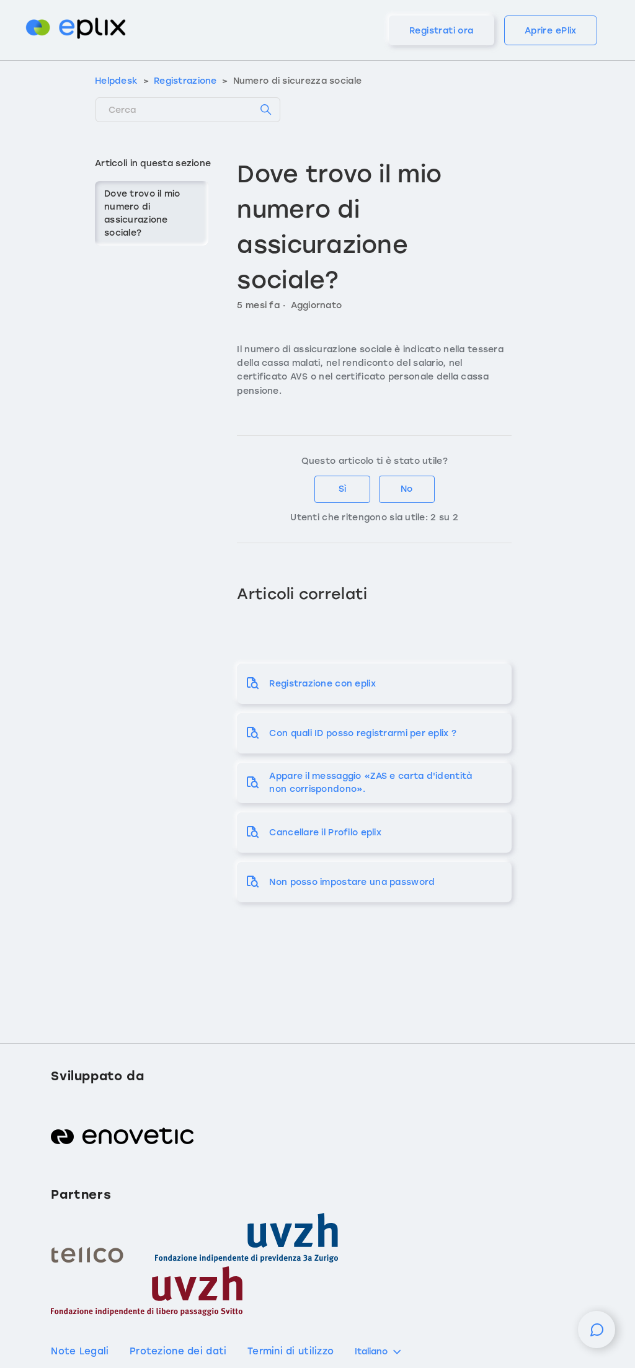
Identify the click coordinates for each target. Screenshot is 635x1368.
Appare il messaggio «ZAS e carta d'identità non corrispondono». (370, 782)
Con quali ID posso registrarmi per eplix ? (362, 733)
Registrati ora (441, 30)
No (406, 489)
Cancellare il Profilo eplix (325, 832)
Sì (342, 489)
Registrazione (185, 81)
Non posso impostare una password (352, 882)
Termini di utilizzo (290, 1351)
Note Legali (80, 1351)
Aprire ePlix (551, 30)
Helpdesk (116, 81)
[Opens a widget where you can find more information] (597, 1336)
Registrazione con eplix (322, 683)
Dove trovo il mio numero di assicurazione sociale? (142, 213)
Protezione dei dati (178, 1351)
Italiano (371, 1351)
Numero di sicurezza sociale (297, 81)
